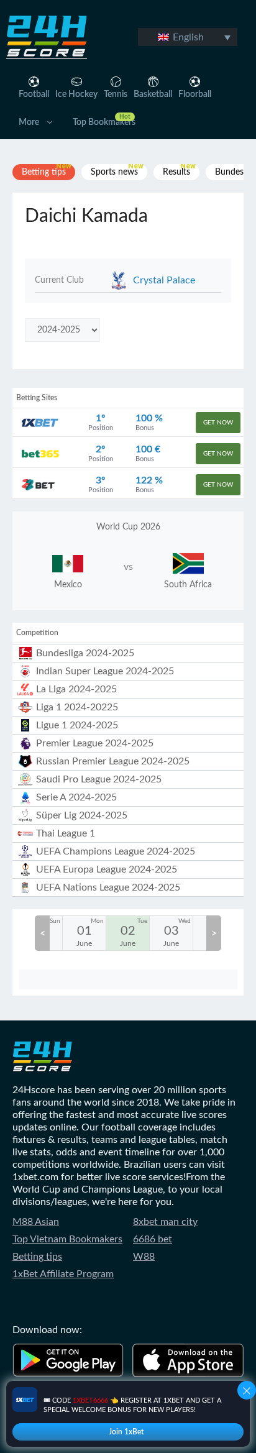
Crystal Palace (164, 280)
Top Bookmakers (104, 122)
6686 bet (152, 1239)
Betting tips (37, 1257)
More (29, 122)
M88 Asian (35, 1222)
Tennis (115, 94)
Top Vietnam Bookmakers (67, 1239)
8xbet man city (165, 1222)
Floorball (194, 94)
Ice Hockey (76, 94)
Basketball (153, 94)
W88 (144, 1257)
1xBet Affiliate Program (63, 1274)
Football (34, 94)
